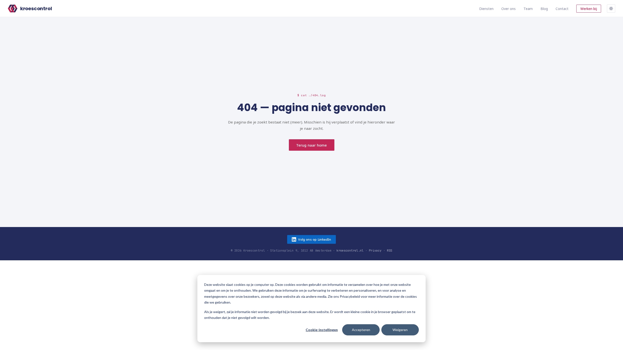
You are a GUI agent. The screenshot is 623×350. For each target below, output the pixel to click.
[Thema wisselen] (611, 8)
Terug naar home (311, 145)
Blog (544, 8)
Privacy (375, 250)
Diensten (486, 8)
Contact (562, 8)
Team (528, 8)
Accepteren (361, 330)
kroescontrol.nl (350, 250)
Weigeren (400, 330)
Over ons (508, 8)
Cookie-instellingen (322, 330)
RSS (389, 250)
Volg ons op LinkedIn (314, 239)
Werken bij (588, 8)
